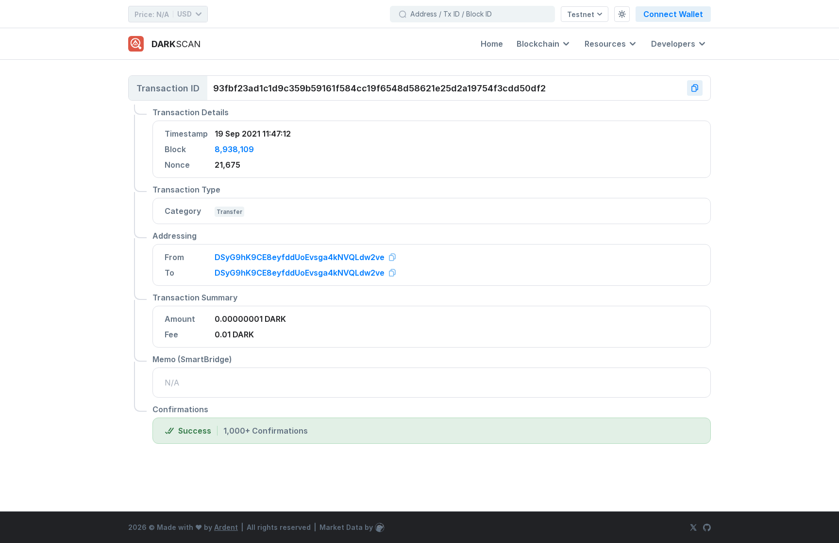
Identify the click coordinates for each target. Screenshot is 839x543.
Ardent (226, 527)
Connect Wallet (673, 14)
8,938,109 (234, 149)
